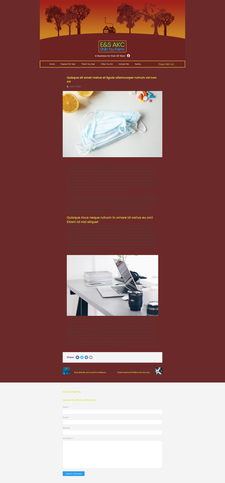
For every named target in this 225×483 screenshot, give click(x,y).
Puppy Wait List (166, 64)
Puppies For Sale (68, 64)
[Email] (91, 357)
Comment (68, 438)
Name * (66, 407)
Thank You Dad (88, 64)
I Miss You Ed (107, 64)
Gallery (138, 64)
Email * (66, 417)
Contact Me (123, 64)
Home (52, 64)
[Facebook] (77, 357)
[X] (82, 357)
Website (66, 428)
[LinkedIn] (86, 357)
